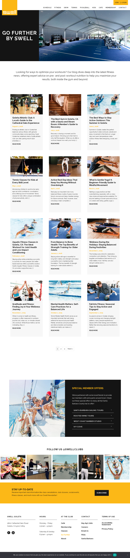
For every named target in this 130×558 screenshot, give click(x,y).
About (63, 539)
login (124, 2)
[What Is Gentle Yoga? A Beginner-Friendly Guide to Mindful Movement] (103, 166)
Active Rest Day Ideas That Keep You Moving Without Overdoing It (64, 182)
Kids (94, 7)
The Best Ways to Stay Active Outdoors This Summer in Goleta (100, 120)
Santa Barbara (87, 539)
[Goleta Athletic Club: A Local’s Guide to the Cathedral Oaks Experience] (26, 104)
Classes (64, 531)
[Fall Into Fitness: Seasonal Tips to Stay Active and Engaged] (103, 291)
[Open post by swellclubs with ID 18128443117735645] (13, 467)
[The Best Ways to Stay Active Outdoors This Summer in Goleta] (103, 104)
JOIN (117, 2)
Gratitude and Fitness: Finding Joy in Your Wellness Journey (26, 307)
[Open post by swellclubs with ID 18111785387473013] (39, 467)
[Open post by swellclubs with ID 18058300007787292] (91, 467)
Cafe (101, 7)
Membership (111, 7)
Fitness (57, 7)
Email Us (84, 531)
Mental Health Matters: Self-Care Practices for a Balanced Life (65, 307)
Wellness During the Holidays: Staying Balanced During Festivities (102, 245)
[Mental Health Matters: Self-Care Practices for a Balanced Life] (65, 291)
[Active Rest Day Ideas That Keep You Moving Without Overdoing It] (65, 166)
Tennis (74, 7)
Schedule (47, 7)
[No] (127, 555)
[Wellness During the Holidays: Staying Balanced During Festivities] (103, 228)
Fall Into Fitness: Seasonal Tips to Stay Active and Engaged (102, 307)
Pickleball (84, 7)
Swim (66, 7)
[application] (84, 35)
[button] (93, 410)
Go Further (65, 535)
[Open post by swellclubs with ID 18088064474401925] (117, 467)
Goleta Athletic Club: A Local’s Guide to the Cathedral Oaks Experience (25, 120)
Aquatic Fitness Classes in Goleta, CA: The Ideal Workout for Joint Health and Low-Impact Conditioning (25, 247)
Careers (84, 527)
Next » (70, 349)
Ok (115, 555)
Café (63, 523)
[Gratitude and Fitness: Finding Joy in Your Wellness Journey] (26, 291)
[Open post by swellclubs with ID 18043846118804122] (65, 467)
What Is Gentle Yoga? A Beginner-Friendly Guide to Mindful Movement (102, 182)
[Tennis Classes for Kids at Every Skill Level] (26, 166)
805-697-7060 (87, 523)
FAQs (83, 535)
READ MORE (16, 144)
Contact (123, 7)
